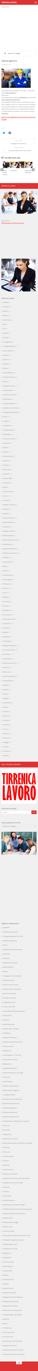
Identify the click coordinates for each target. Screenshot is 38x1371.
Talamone (6, 716)
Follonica (5, 452)
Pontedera (5, 7)
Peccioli (5, 571)
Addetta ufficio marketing (11, 1029)
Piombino (6, 588)
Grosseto (6, 465)
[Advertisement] (19, 28)
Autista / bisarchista (9, 1007)
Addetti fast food (8, 967)
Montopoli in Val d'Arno (10, 553)
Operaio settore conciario (10, 985)
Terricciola (6, 725)
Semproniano (7, 703)
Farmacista (6, 1077)
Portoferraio (7, 623)
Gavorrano (6, 461)
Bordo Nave (6, 320)
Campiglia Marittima (9, 346)
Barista (5, 945)
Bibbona (5, 311)
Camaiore (6, 337)
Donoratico (6, 443)
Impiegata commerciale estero (12, 976)
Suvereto (6, 711)
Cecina (5, 417)
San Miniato (6, 654)
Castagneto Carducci (9, 386)
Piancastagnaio (7, 579)
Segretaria (6, 927)
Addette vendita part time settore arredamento (17, 1209)
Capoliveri (6, 364)
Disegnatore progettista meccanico (13, 1240)
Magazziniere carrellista (10, 1306)
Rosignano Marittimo (9, 645)
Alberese (6, 302)
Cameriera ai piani (8, 1046)
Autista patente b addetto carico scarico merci (16, 1235)
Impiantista (13, 170)
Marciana (6, 513)
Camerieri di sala (8, 1337)
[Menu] (35, 2)
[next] (33, 169)
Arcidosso (6, 307)
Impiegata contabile (9, 1095)
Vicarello (5, 747)
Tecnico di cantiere (8, 1231)
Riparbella (6, 637)
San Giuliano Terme (9, 650)
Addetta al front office (9, 1293)
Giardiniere (6, 958)
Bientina (5, 315)
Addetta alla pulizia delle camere (13, 949)
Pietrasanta (6, 584)
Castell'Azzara (7, 399)
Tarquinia (6, 720)
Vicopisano (6, 751)
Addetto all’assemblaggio (11, 1222)
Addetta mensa (8, 1227)
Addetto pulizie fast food (10, 1301)
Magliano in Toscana (9, 505)
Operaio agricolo (8, 1266)
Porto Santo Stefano (9, 619)
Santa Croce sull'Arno (9, 663)
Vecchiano (6, 733)
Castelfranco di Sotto (9, 395)
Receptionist (7, 1033)
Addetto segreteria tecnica (11, 1117)
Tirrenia (5, 729)
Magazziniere (7, 1051)
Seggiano (6, 698)
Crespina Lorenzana (9, 439)
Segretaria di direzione (10, 1037)
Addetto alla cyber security (11, 1086)
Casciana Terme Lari (9, 377)
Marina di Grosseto (9, 518)
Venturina (6, 738)
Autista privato (7, 1271)
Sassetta (5, 685)
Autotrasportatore (8, 1279)
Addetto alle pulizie (9, 980)
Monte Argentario (8, 535)
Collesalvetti (7, 434)
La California (6, 483)
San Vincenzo (7, 659)
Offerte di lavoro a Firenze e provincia (12, 223)
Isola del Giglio (7, 478)
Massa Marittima (8, 522)
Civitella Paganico (8, 430)
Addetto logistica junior (10, 1244)
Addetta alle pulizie (9, 1024)
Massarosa (6, 527)
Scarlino (5, 694)
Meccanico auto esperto (10, 1174)
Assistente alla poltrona (10, 1112)
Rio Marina (6, 628)
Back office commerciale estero (12, 1310)
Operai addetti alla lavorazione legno (14, 1011)
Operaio (5, 971)
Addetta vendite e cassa (10, 932)
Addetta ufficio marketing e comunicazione (16, 1121)
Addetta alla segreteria (10, 1108)
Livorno (5, 496)
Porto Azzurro (7, 615)
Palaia (5, 566)
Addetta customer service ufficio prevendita (16, 1178)
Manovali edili (7, 1015)
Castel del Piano (8, 390)
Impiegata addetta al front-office (13, 936)
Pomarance (6, 601)
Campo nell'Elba (8, 351)
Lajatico (5, 487)
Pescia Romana (7, 575)
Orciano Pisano (7, 562)
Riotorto (5, 632)
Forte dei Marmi (8, 456)
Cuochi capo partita (9, 1332)
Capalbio (5, 355)
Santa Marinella (7, 681)
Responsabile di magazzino (11, 1090)
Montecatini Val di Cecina (10, 540)
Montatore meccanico (9, 998)
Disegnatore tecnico (9, 1002)
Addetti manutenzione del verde (13, 1042)
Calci (4, 329)
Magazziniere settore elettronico (13, 1297)
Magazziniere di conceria (10, 1139)
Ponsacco (6, 606)
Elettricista (6, 954)
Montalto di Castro (8, 531)
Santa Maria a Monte (9, 676)
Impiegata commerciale (10, 1249)
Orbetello (6, 557)
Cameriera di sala (8, 1156)
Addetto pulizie (7, 1218)
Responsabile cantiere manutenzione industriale (17, 1143)
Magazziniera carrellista (10, 963)
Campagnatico (7, 342)
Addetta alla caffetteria (10, 1068)
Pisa (4, 593)
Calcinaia (5, 333)
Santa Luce (6, 672)
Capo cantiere (7, 1196)
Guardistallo (6, 469)
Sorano (5, 707)
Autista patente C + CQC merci (12, 1055)
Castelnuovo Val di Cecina (10, 408)
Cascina (5, 381)
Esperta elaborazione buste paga (13, 1073)
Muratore (6, 1161)
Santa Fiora (6, 667)
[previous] (1, 169)
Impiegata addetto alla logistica (12, 1315)
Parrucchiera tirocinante (10, 1059)
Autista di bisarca (8, 1169)
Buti (4, 324)
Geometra (6, 1020)
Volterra (5, 755)
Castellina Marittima (9, 403)
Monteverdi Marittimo (10, 549)
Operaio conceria (8, 1288)
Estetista (6, 1275)
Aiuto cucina (6, 1152)
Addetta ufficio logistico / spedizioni (14, 1354)
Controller (6, 1191)
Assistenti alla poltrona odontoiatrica (14, 1213)
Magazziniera (7, 1064)
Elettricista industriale (9, 993)
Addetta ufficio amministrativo (12, 989)
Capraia (5, 368)
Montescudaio (7, 544)
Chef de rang (7, 1328)
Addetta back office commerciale (13, 1183)
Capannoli (6, 359)
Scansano (6, 689)
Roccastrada (7, 641)
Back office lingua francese (11, 1103)
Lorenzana (6, 500)
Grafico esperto (7, 1081)
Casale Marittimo (8, 373)
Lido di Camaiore (8, 491)
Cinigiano (6, 421)
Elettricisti (6, 1319)
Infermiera (6, 1125)
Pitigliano (6, 597)
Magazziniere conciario (10, 1345)
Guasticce (6, 474)
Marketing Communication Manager (14, 1205)
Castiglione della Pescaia (10, 412)
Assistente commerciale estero (12, 1099)
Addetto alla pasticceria (10, 941)
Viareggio (6, 742)
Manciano (6, 509)
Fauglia (5, 447)
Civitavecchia (7, 425)
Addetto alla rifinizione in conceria (13, 1350)
